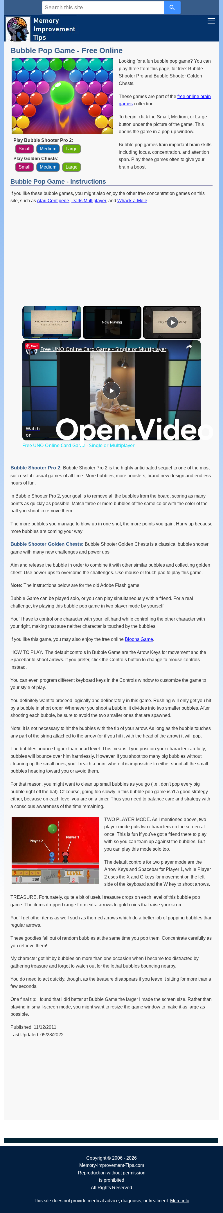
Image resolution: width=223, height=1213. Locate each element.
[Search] (172, 7)
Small (24, 148)
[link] (31, 349)
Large (72, 148)
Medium (48, 148)
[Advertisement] (111, 250)
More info (179, 1200)
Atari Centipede (53, 200)
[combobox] (103, 7)
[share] (189, 346)
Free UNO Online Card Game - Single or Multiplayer (103, 349)
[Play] (172, 322)
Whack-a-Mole (132, 200)
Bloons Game (139, 639)
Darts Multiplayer (88, 200)
